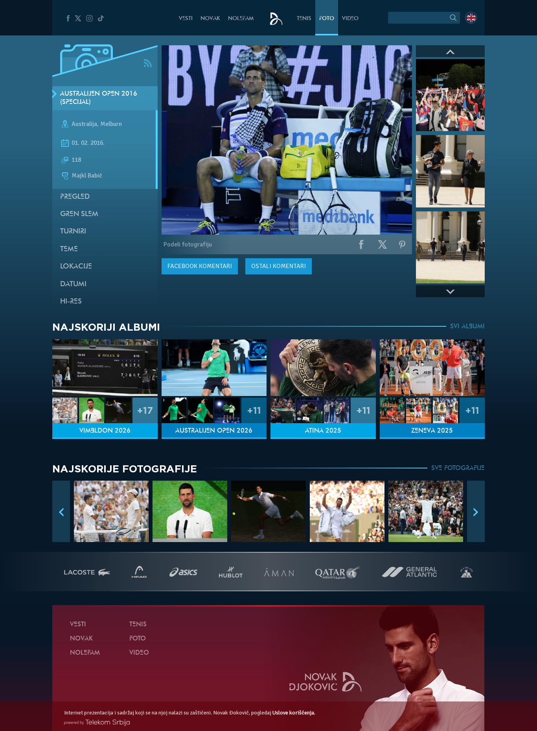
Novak (210, 19)
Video (350, 19)
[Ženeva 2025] (432, 367)
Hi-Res (71, 301)
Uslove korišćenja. (293, 712)
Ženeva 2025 (432, 431)
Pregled (75, 197)
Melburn (111, 124)
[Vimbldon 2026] (105, 367)
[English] (470, 17)
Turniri (73, 231)
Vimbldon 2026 (105, 431)
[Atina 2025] (323, 367)
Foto (326, 19)
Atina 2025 (323, 431)
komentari (199, 266)
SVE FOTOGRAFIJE (458, 468)
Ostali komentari (278, 266)
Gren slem (79, 214)
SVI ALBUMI (467, 327)
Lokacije (76, 266)
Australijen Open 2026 (213, 431)
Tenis (304, 19)
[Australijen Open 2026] (214, 367)
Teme (69, 249)
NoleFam (241, 19)
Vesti (186, 19)
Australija (84, 124)
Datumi (73, 284)
